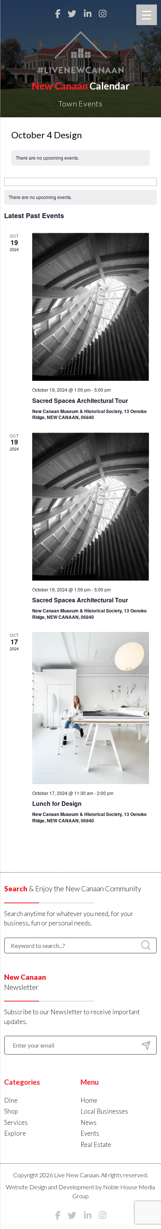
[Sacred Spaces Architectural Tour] (90, 307)
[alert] (80, 197)
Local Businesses (104, 1111)
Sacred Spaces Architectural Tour (80, 400)
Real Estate (95, 1144)
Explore (15, 1133)
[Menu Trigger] (146, 14)
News (88, 1122)
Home (88, 1100)
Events (89, 1133)
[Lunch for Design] (90, 708)
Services (16, 1122)
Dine (11, 1100)
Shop (11, 1111)
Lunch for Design (57, 803)
